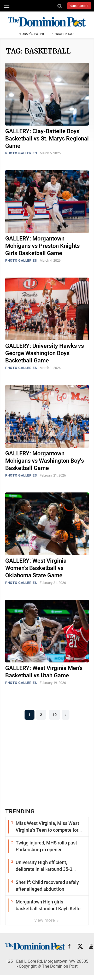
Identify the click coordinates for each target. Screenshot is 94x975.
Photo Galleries (21, 153)
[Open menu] (6, 5)
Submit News (63, 34)
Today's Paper (31, 34)
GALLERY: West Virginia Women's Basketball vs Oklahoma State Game (36, 568)
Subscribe (79, 6)
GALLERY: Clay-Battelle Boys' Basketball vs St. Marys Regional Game (47, 138)
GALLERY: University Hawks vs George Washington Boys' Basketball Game (44, 353)
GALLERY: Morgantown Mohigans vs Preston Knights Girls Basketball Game (42, 245)
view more (45, 920)
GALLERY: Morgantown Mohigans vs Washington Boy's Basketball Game (44, 460)
